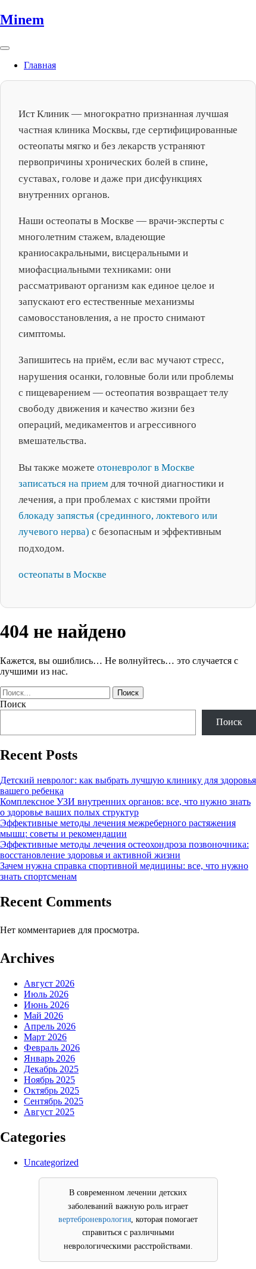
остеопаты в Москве (62, 574)
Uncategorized (51, 1162)
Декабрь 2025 (51, 1069)
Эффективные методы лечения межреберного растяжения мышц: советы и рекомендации (118, 828)
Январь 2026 (49, 1058)
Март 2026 (45, 1037)
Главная (40, 65)
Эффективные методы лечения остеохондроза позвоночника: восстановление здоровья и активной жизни (124, 849)
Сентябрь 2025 (53, 1101)
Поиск (13, 704)
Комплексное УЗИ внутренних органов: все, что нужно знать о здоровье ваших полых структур (125, 806)
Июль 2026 (46, 994)
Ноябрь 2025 (49, 1080)
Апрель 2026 (50, 1026)
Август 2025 (49, 1112)
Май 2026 (43, 1015)
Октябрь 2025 (51, 1090)
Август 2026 (49, 983)
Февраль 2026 (52, 1048)
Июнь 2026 (46, 1005)
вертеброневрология (94, 1219)
